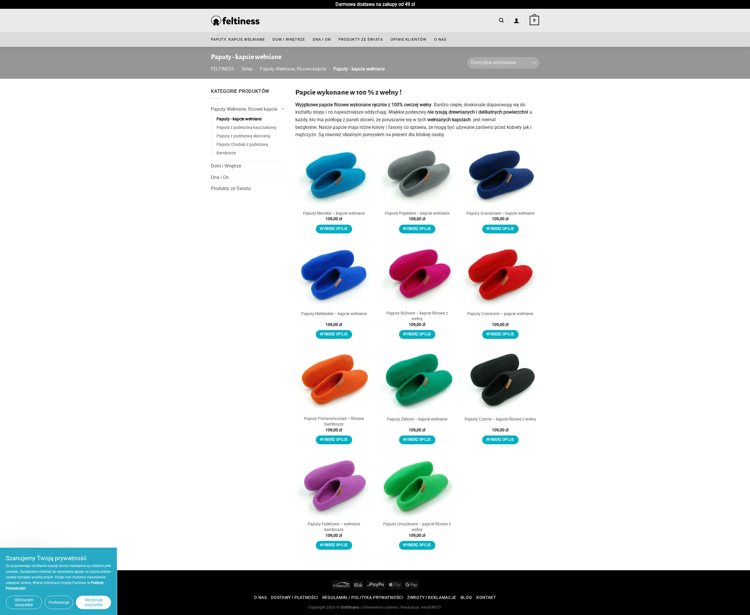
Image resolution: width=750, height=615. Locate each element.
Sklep (247, 69)
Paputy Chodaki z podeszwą (242, 144)
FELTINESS (222, 69)
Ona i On (322, 39)
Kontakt (486, 597)
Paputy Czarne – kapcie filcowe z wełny (500, 419)
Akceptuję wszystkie (94, 602)
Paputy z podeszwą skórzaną (243, 136)
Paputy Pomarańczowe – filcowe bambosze (334, 421)
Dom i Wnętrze (288, 39)
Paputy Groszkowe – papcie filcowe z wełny (417, 527)
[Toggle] (283, 109)
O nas (440, 39)
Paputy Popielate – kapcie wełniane (417, 213)
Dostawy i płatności (294, 597)
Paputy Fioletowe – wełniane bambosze (334, 527)
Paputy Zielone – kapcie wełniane (417, 419)
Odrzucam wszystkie (23, 602)
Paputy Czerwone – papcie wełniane (500, 313)
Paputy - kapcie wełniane (239, 119)
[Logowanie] (517, 20)
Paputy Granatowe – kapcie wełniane (500, 213)
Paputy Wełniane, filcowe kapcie (293, 69)
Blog (466, 597)
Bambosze (226, 153)
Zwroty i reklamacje (431, 597)
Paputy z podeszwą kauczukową (246, 127)
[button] (501, 20)
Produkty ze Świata (360, 39)
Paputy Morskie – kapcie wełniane (334, 213)
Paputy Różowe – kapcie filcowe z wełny (417, 316)
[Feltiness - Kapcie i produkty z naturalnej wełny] (235, 21)
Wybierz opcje (334, 229)
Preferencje (59, 602)
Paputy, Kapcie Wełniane (238, 39)
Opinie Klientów (409, 39)
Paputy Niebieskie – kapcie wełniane (334, 313)
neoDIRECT (431, 607)
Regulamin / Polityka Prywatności (362, 597)
